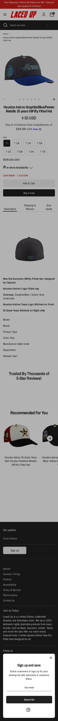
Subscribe (29, 699)
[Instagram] (28, 710)
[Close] (50, 657)
